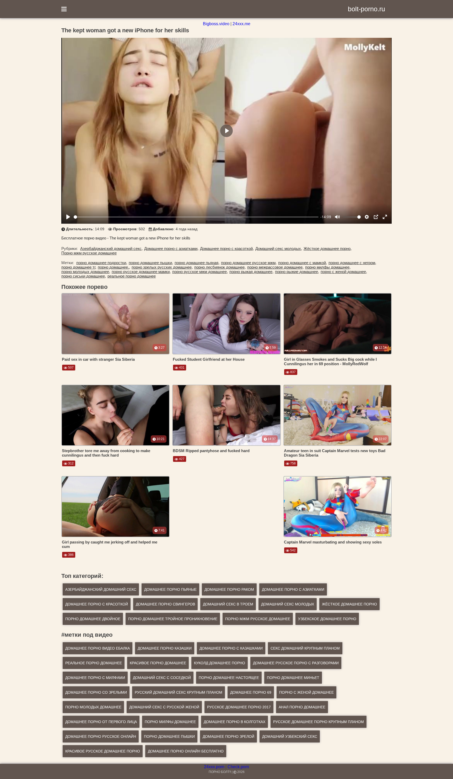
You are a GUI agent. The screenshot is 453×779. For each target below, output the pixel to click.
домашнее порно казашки (165, 648)
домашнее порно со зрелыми (96, 692)
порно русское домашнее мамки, (141, 271)
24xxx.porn (214, 767)
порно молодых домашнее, (85, 271)
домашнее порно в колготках (234, 722)
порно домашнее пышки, (151, 262)
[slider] (196, 217)
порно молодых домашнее (93, 707)
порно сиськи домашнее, (83, 276)
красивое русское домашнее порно (102, 751)
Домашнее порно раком (229, 589)
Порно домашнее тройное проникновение (172, 619)
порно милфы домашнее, (327, 267)
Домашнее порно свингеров (165, 604)
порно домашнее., (114, 267)
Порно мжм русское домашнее (89, 253)
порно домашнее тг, (78, 267)
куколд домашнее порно (219, 663)
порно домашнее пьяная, (197, 262)
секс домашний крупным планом (305, 648)
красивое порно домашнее (158, 663)
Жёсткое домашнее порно (349, 604)
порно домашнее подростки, (101, 262)
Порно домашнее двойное (92, 619)
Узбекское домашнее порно (327, 619)
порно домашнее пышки (169, 736)
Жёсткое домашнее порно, (328, 248)
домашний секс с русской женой (164, 707)
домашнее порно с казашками (231, 648)
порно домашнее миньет (293, 678)
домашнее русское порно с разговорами (296, 663)
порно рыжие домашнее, (297, 271)
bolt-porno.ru (366, 9)
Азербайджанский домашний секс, (111, 248)
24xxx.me (241, 24)
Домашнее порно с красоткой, (227, 248)
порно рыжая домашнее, (251, 271)
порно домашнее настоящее (229, 678)
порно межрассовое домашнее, (275, 267)
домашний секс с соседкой (162, 678)
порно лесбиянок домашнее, (220, 267)
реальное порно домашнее (131, 276)
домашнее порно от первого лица (101, 722)
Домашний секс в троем (228, 604)
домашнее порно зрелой (228, 736)
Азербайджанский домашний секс (100, 589)
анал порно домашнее (302, 707)
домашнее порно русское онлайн (100, 736)
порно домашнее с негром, (352, 262)
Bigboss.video (216, 24)
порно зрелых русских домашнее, (162, 267)
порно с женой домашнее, (344, 271)
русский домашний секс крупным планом (178, 692)
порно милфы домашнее (170, 722)
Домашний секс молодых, (278, 248)
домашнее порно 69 (250, 692)
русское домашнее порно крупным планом (318, 722)
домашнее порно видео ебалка (97, 648)
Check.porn (238, 767)
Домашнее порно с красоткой (96, 604)
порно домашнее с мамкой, (302, 262)
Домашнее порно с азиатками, (171, 248)
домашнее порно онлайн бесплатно (186, 751)
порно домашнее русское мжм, (249, 262)
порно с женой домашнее (306, 692)
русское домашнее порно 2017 (239, 707)
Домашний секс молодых (287, 604)
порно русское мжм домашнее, (200, 271)
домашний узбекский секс (289, 736)
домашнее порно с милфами (95, 678)
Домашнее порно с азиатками (293, 589)
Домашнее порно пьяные (170, 589)
